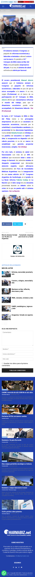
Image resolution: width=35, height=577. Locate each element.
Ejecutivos (4, 437)
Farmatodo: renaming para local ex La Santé (25, 236)
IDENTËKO (29, 575)
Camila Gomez (5, 418)
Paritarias (4, 413)
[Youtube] (21, 567)
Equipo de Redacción (17, 256)
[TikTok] (19, 567)
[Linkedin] (16, 567)
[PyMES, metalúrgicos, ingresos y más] (6, 308)
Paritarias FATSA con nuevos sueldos (14, 416)
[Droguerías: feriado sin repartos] (6, 317)
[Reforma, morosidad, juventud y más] (6, 274)
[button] (3, 6)
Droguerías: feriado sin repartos (22, 315)
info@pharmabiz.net (22, 556)
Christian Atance (6, 394)
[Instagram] (13, 567)
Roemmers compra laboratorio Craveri (14, 488)
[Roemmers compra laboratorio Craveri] (17, 481)
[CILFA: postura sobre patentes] (17, 505)
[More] (25, 224)
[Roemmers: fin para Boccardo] (17, 433)
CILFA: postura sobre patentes (12, 512)
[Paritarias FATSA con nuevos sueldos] (17, 409)
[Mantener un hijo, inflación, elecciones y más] (6, 291)
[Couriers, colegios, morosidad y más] (6, 283)
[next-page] (6, 324)
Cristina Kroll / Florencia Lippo (9, 489)
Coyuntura (8, 10)
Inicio (2, 10)
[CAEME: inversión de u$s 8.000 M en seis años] (17, 385)
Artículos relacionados (11, 265)
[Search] (30, 6)
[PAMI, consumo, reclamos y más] (6, 300)
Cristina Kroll (5, 442)
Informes (4, 485)
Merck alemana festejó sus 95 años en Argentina (9, 236)
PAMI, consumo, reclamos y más (22, 298)
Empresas (4, 389)
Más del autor (7, 268)
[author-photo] (17, 254)
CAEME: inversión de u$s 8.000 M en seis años (17, 392)
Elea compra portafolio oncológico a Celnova (17, 464)
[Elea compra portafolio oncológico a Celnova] (17, 457)
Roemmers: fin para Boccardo (11, 440)
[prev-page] (3, 324)
